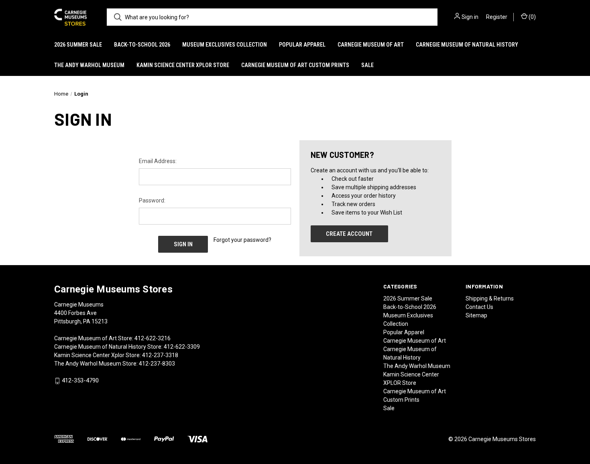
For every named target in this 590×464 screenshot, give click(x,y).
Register (496, 17)
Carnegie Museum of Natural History (467, 44)
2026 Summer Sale (78, 44)
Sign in (470, 17)
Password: (152, 200)
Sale (367, 65)
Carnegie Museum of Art (371, 44)
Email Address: (158, 161)
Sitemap (476, 315)
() (531, 17)
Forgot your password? (242, 240)
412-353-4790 (80, 380)
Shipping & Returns (490, 298)
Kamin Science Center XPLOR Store (182, 65)
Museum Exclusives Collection (224, 44)
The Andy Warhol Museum (89, 65)
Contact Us (479, 307)
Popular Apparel (302, 44)
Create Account (349, 233)
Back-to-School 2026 (142, 44)
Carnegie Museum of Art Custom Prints (295, 65)
